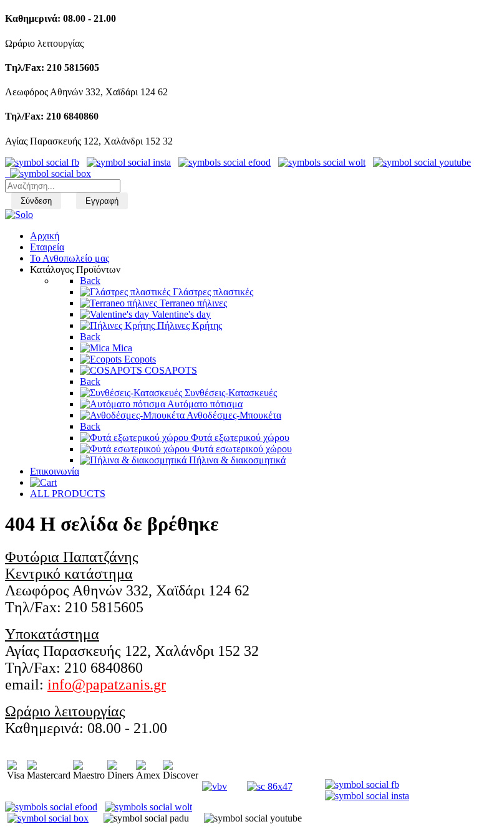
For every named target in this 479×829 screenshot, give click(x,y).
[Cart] (43, 482)
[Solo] (19, 214)
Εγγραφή (102, 201)
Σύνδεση (36, 201)
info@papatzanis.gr (106, 684)
